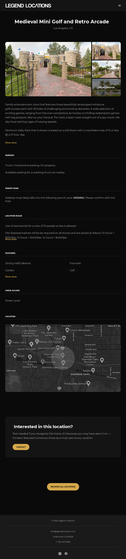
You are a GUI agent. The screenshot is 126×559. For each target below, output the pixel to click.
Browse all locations (63, 487)
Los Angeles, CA (63, 28)
